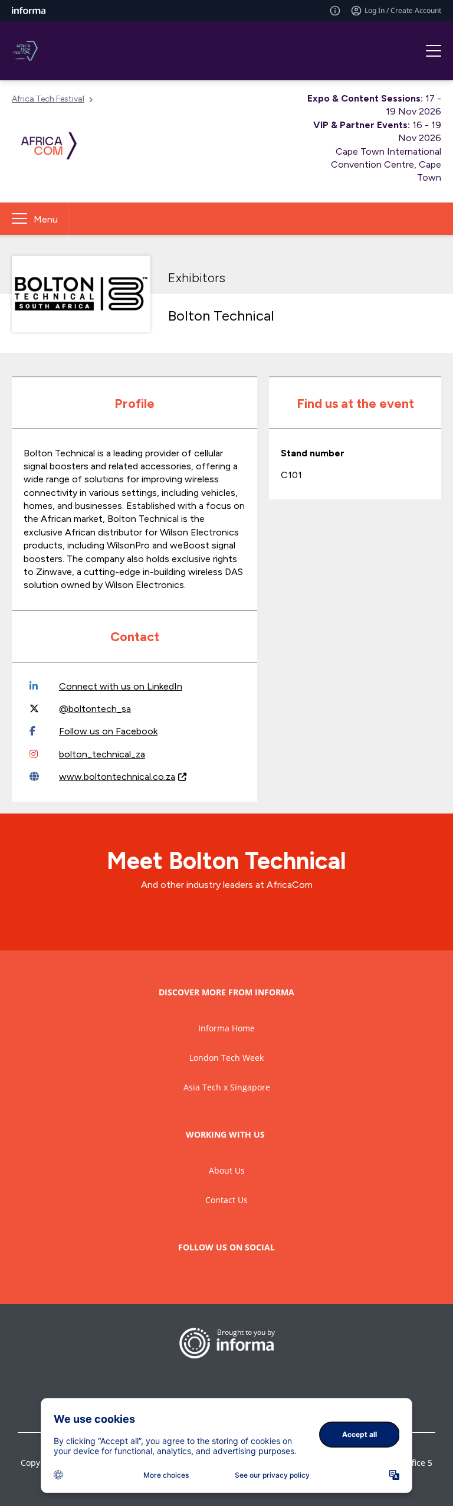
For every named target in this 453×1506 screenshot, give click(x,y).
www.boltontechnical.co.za (117, 776)
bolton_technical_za (102, 754)
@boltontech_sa (95, 708)
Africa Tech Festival (48, 99)
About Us (227, 1170)
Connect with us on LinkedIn (120, 686)
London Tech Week (226, 1057)
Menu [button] (46, 219)
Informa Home (226, 1028)
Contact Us (226, 1200)
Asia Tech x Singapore (226, 1087)
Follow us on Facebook (108, 731)
